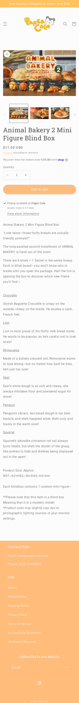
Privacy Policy (17, 614)
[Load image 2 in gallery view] (39, 113)
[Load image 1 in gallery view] (18, 113)
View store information (23, 213)
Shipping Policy (18, 605)
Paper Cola (43, 701)
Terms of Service (19, 624)
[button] (5, 24)
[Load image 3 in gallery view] (60, 113)
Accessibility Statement (24, 633)
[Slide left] (4, 114)
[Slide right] (75, 114)
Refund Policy (17, 596)
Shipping (7, 153)
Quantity (8, 167)
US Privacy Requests (22, 642)
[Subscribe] (66, 667)
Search (12, 587)
